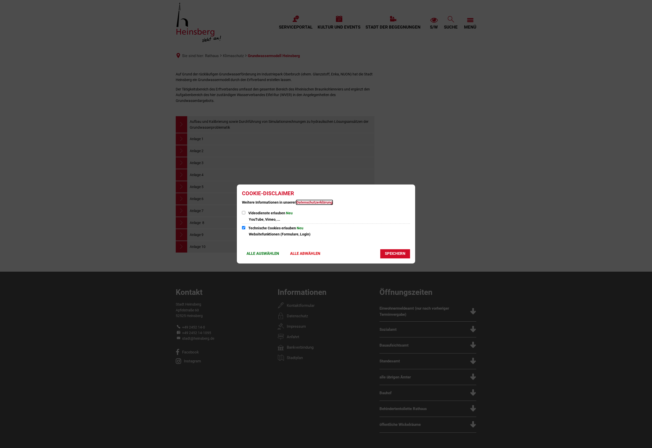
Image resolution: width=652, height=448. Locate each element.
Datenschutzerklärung (314, 202)
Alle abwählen (305, 253)
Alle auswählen (263, 253)
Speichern (395, 253)
